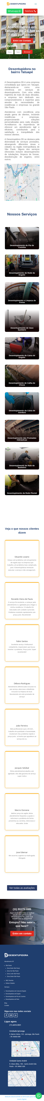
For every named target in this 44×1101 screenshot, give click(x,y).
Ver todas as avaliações (22, 887)
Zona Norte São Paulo (13, 968)
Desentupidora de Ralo (12, 999)
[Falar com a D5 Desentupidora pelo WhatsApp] (38, 1096)
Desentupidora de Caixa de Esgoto (16, 991)
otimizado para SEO (29, 1097)
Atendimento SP (9, 961)
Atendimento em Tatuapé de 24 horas (22, 29)
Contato (6, 1005)
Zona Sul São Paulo (13, 971)
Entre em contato (22, 933)
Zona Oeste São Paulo (13, 976)
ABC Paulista (9, 980)
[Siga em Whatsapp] (16, 1015)
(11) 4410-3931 (15, 1025)
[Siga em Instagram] (11, 1015)
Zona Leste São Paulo (13, 973)
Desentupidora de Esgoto (13, 993)
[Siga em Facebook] (6, 1015)
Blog (5, 1003)
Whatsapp (13, 11)
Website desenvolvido (13, 1097)
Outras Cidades (10, 983)
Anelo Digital (21, 1099)
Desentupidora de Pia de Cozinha (15, 996)
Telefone (29, 11)
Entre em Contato (22, 40)
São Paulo (9, 965)
